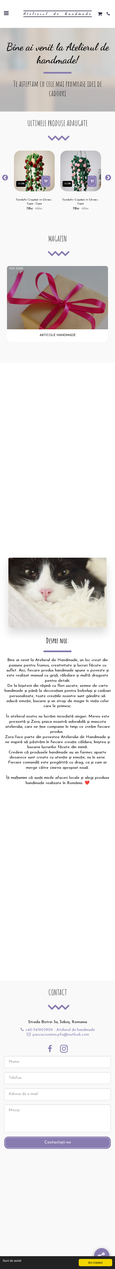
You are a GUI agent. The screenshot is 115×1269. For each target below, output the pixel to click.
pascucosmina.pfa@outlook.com (61, 1035)
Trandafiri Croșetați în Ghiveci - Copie (80, 202)
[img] (34, 171)
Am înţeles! (95, 1262)
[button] (6, 13)
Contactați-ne (57, 1142)
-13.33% (21, 183)
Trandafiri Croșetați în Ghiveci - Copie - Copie (34, 202)
